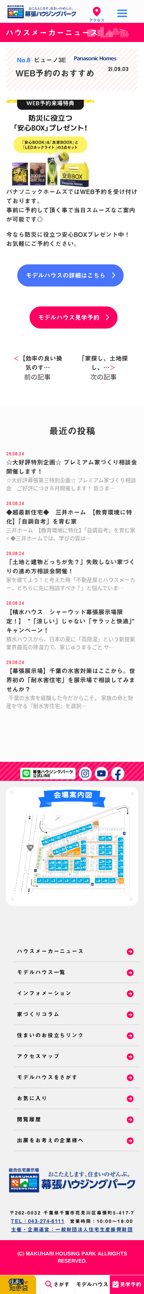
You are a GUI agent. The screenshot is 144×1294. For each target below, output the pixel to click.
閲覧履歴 (29, 1119)
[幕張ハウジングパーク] (72, 1180)
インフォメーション (44, 993)
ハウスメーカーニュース (50, 951)
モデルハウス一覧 (41, 972)
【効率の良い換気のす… (37, 363)
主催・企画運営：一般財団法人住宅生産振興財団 (72, 1229)
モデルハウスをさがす (47, 1077)
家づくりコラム (38, 1014)
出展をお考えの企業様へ (50, 1140)
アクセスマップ (38, 1056)
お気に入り (32, 1098)
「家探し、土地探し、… (103, 363)
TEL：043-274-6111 (38, 1221)
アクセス (96, 20)
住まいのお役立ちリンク (50, 1035)
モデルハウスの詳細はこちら (66, 275)
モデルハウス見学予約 (68, 317)
